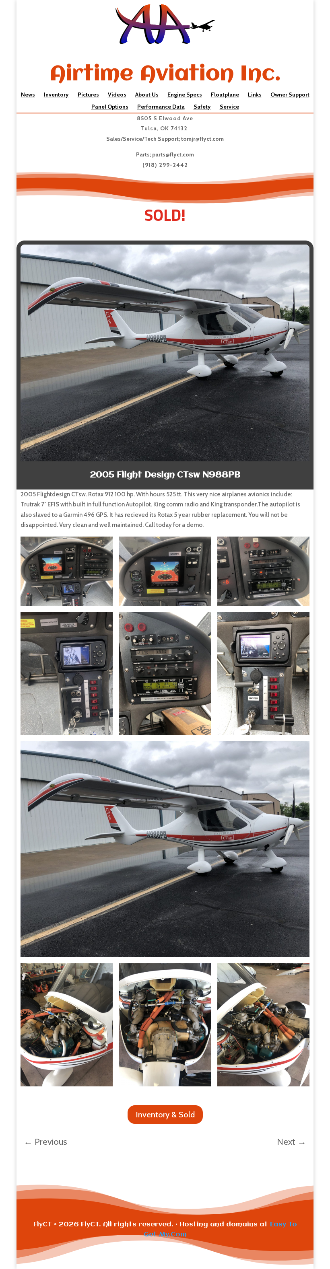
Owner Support (289, 95)
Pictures (88, 95)
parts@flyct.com (173, 154)
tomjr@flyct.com (202, 138)
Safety (202, 107)
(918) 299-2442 (165, 165)
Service (229, 107)
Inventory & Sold (165, 1114)
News (28, 95)
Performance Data (161, 107)
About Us (147, 95)
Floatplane (225, 95)
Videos (117, 95)
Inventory (56, 95)
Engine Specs (184, 95)
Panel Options (109, 107)
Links (255, 95)
